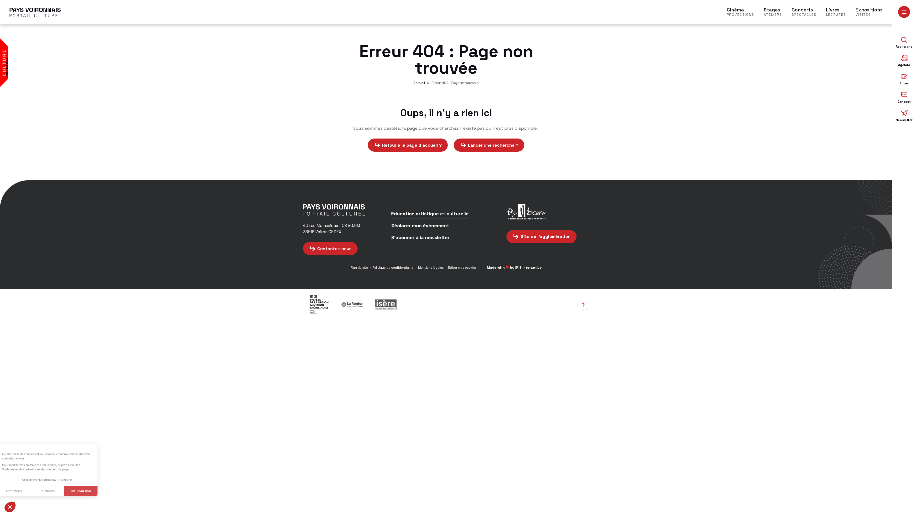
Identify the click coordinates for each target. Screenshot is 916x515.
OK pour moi (88, 491)
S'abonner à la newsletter (420, 238)
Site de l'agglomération (546, 236)
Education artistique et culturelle (430, 214)
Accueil (419, 83)
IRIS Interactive (528, 267)
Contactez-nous (334, 248)
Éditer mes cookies (462, 268)
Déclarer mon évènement (420, 226)
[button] (10, 507)
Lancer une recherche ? (493, 145)
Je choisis (54, 491)
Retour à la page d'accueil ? (412, 145)
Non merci (21, 491)
